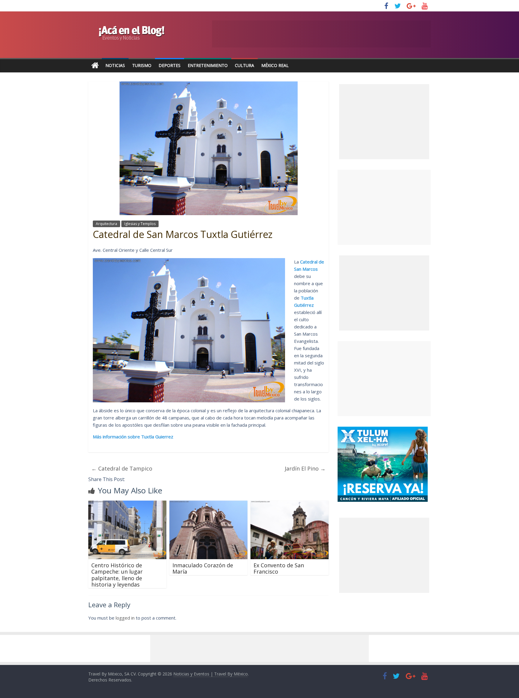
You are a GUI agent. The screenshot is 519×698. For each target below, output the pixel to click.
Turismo (141, 65)
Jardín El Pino (305, 468)
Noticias (115, 65)
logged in (125, 618)
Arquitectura (106, 223)
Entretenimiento (208, 65)
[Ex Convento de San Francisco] (289, 504)
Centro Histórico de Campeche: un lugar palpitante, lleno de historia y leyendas (117, 575)
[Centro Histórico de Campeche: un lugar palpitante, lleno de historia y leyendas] (127, 504)
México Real (275, 65)
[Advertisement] (384, 207)
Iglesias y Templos (140, 223)
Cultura (244, 65)
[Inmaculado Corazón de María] (208, 504)
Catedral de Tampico (121, 468)
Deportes (170, 65)
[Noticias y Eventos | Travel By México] (95, 65)
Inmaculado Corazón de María (202, 568)
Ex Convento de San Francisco (278, 568)
